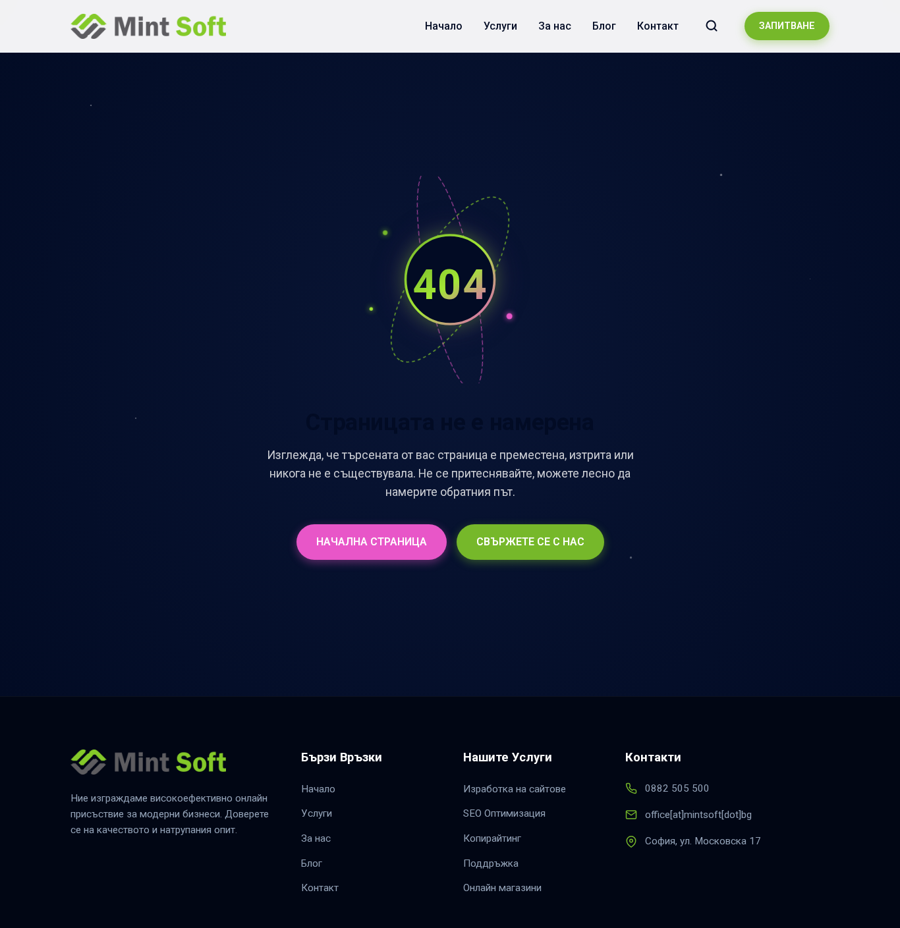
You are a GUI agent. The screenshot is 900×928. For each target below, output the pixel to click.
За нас (554, 26)
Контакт (658, 26)
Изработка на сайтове (514, 789)
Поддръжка (491, 863)
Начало (444, 26)
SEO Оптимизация (504, 813)
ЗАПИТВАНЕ (787, 26)
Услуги (500, 26)
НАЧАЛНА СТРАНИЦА (371, 541)
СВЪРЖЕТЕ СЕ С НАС (530, 541)
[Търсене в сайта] (711, 26)
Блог (604, 26)
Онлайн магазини (502, 888)
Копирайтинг (492, 838)
